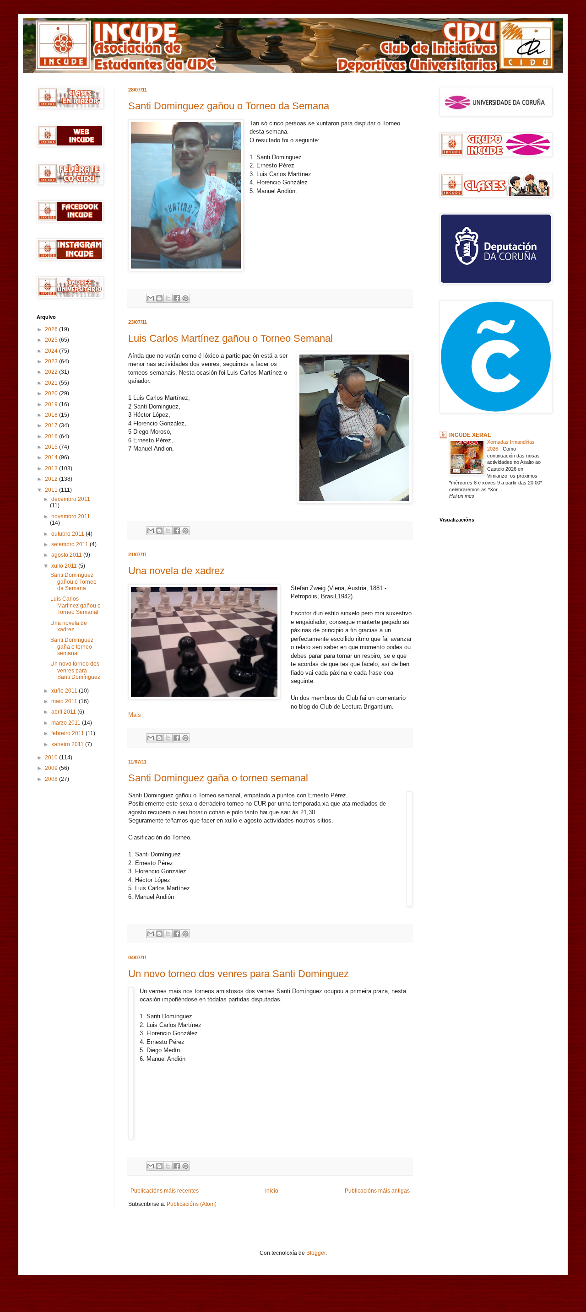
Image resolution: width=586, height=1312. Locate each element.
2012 (52, 479)
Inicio (271, 1191)
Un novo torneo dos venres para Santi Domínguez (238, 973)
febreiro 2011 (68, 733)
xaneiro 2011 (68, 744)
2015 (52, 447)
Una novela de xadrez (176, 570)
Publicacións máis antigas (377, 1191)
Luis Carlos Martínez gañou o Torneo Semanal (230, 338)
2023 (52, 361)
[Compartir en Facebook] (176, 298)
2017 (52, 425)
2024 (52, 351)
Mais (134, 714)
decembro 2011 (70, 499)
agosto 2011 (67, 555)
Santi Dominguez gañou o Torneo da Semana (228, 106)
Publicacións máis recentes (164, 1191)
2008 (52, 779)
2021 (52, 383)
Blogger (316, 1253)
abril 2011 (64, 712)
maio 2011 (65, 701)
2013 (52, 468)
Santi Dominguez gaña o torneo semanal (218, 778)
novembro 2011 (70, 516)
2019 (52, 404)
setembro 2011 (70, 544)
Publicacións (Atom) (192, 1204)
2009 (52, 768)
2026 (52, 329)
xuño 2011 (65, 691)
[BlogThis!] (159, 298)
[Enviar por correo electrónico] (150, 298)
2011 (52, 490)
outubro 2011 (68, 534)
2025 (52, 340)
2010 (52, 757)
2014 (52, 457)
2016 (52, 436)
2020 (52, 393)
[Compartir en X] (168, 298)
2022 (52, 372)
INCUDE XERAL (470, 435)
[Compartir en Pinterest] (185, 298)
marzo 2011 (66, 723)
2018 (52, 415)
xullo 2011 (64, 566)
